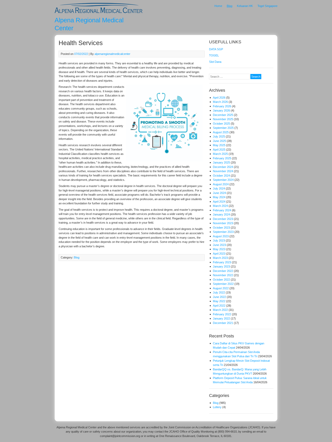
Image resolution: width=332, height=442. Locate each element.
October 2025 (221, 123)
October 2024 (221, 175)
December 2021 (223, 323)
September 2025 (223, 127)
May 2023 (219, 249)
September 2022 (223, 283)
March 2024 (220, 205)
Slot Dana (215, 61)
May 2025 (219, 145)
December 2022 (223, 271)
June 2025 (219, 141)
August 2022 (221, 288)
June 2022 (219, 297)
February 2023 (222, 262)
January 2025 (221, 162)
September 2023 (223, 231)
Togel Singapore (267, 6)
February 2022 (222, 314)
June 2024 (219, 193)
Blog (229, 6)
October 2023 (221, 227)
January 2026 (221, 110)
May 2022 (219, 301)
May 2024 (219, 197)
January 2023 (221, 266)
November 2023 (223, 223)
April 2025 (219, 149)
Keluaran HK (245, 6)
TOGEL (214, 55)
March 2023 (220, 257)
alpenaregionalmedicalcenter (112, 53)
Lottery (217, 407)
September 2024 (223, 179)
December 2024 (223, 167)
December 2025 (223, 115)
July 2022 (219, 292)
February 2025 (222, 158)
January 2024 (221, 214)
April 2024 (219, 201)
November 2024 (223, 171)
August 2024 (221, 184)
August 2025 (221, 132)
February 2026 (222, 106)
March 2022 (220, 309)
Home (218, 6)
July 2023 (219, 240)
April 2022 (219, 305)
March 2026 (220, 101)
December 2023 (223, 219)
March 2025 (220, 153)
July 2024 (219, 188)
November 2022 (223, 275)
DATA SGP (216, 49)
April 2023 (219, 253)
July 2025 (219, 136)
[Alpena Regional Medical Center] (99, 13)
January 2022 (221, 318)
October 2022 (221, 279)
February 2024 (222, 210)
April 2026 (219, 97)
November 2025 (223, 119)
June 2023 (219, 245)
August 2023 (221, 236)
